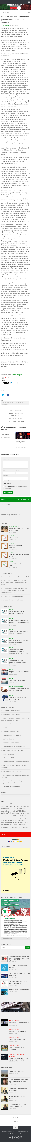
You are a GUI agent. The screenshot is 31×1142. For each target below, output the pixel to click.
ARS (2, 12)
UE (9, 827)
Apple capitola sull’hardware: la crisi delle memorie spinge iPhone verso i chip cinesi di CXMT (19, 958)
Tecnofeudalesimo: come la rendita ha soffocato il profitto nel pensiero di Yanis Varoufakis (19, 622)
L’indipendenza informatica (16, 1071)
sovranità (5, 825)
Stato (17, 825)
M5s (8, 818)
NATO (14, 818)
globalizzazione (21, 813)
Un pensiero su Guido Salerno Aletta (19, 576)
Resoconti (16, 1020)
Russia (18, 820)
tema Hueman (24, 1133)
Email (18, 470)
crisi (28, 806)
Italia (15, 816)
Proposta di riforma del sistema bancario (14, 746)
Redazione (6, 25)
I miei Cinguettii (5, 504)
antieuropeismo (4, 804)
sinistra (22, 820)
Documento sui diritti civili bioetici (12, 735)
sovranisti (24, 822)
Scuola (5, 727)
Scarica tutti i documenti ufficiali (11, 786)
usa (28, 827)
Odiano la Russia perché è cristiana (19, 989)
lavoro (18, 815)
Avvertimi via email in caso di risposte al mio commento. (15, 482)
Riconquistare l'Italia (7, 820)
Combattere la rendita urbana (11, 731)
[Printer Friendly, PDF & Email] (5, 377)
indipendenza (10, 815)
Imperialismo (4, 815)
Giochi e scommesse (8, 754)
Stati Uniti (12, 825)
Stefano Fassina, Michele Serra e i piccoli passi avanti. (21, 443)
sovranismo (14, 822)
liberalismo (22, 815)
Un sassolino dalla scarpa (16, 600)
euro (15, 809)
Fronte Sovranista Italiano (13, 812)
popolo (20, 818)
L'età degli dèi (5, 434)
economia (11, 808)
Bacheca (11, 526)
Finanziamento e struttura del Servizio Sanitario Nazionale (15, 776)
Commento (6, 459)
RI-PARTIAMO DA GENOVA (17, 1039)
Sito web (5, 475)
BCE (7, 806)
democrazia (5, 809)
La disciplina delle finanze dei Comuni (13, 750)
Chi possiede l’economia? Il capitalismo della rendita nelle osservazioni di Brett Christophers (18, 651)
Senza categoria (18, 686)
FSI (10, 813)
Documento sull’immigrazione (11, 742)
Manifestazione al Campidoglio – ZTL (19, 1031)
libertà (2, 818)
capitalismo (11, 806)
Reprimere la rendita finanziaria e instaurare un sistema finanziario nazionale (15, 719)
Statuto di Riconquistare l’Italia (11, 710)
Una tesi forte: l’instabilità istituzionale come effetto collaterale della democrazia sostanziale (14, 590)
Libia (5, 818)
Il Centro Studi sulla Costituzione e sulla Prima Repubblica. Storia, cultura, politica (18, 1081)
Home (16, 1117)
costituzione (21, 806)
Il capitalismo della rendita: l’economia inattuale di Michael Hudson (17, 662)
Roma (15, 820)
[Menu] (29, 2)
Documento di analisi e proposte (12, 714)
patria (18, 818)
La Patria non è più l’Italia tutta (14, 596)
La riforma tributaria (8, 739)
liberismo (27, 815)
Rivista (7, 12)
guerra (28, 813)
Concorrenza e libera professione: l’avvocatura (16, 761)
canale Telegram (17, 375)
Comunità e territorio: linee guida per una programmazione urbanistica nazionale (13, 782)
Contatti (16, 1121)
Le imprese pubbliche (9, 758)
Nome (5, 470)
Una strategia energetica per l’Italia (12, 771)
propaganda (25, 818)
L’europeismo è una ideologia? (17, 680)
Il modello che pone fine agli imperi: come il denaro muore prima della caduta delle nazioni (14, 582)
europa (19, 809)
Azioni (10, 1020)
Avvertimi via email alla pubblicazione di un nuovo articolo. (15, 487)
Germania (14, 813)
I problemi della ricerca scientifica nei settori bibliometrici (14, 766)
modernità (11, 818)
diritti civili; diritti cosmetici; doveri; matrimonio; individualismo (12, 403)
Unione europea (19, 827)
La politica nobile (13, 537)
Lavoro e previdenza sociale (11, 724)
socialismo (4, 823)
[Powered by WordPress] (10, 1133)
